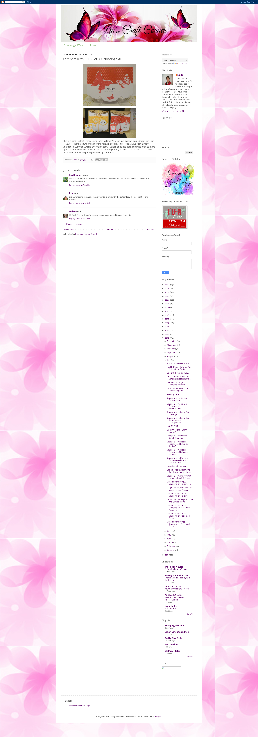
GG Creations (171, 645)
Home (92, 45)
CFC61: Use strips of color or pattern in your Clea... (179, 489)
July (169, 360)
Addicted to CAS (173, 587)
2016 (167, 323)
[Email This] (96, 159)
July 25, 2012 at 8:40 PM (79, 185)
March (170, 543)
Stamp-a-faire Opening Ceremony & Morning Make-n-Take (177, 460)
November (172, 345)
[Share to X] (102, 159)
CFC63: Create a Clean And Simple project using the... (179, 378)
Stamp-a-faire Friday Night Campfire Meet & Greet (179, 477)
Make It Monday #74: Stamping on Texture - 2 (179, 483)
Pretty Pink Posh (173, 638)
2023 (167, 296)
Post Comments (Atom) (86, 234)
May (169, 535)
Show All (190, 614)
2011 (167, 555)
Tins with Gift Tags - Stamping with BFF (176, 384)
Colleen (73, 212)
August (170, 356)
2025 (167, 289)
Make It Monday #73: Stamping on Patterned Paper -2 (178, 516)
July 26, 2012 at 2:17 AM (79, 219)
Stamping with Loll (174, 626)
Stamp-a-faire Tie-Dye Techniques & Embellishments (177, 406)
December (172, 341)
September (172, 353)
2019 (167, 311)
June (169, 531)
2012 (167, 338)
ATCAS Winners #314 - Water (177, 589)
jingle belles (171, 606)
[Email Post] (92, 160)
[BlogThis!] (99, 159)
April (169, 539)
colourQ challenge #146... (178, 466)
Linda (180, 75)
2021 (167, 304)
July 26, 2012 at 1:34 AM (79, 203)
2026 (167, 285)
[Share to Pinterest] (107, 159)
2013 (167, 334)
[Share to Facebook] (104, 159)
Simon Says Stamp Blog (177, 632)
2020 (167, 307)
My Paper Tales (172, 651)
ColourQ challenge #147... (178, 373)
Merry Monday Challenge (79, 706)
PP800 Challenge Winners (176, 569)
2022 (167, 300)
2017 (167, 319)
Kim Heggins (75, 175)
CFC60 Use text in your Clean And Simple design (180, 501)
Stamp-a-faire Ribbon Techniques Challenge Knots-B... (177, 444)
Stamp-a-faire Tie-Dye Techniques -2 (177, 399)
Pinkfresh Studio (173, 595)
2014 (167, 330)
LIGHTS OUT (172, 426)
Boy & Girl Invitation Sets (178, 363)
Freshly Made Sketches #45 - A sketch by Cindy (179, 368)
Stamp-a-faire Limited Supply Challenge (177, 437)
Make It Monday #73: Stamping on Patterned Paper (178, 524)
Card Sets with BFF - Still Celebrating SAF (178, 390)
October (171, 349)
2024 (167, 292)
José (71, 193)
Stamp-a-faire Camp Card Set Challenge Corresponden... (178, 420)
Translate (183, 64)
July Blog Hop (173, 394)
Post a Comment (74, 224)
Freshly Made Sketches (176, 576)
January (170, 550)
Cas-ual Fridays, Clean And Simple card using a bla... (179, 471)
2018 (167, 315)
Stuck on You (170, 609)
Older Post (150, 230)
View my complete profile (173, 111)
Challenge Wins (73, 45)
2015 (167, 327)
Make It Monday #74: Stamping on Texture (177, 495)
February (171, 546)
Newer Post (69, 230)
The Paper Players (174, 567)
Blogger (157, 717)
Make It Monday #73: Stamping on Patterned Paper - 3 (178, 507)
